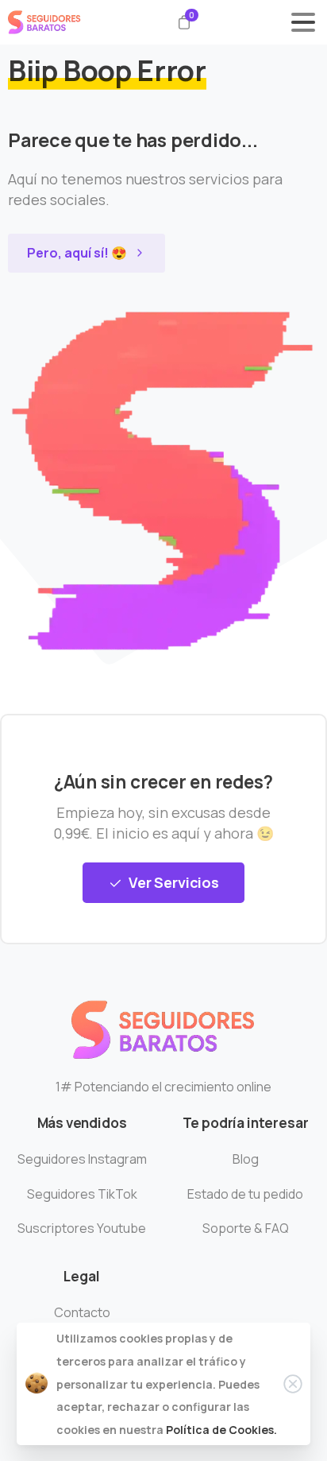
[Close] (293, 1384)
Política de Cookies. (221, 1429)
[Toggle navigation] (303, 22)
